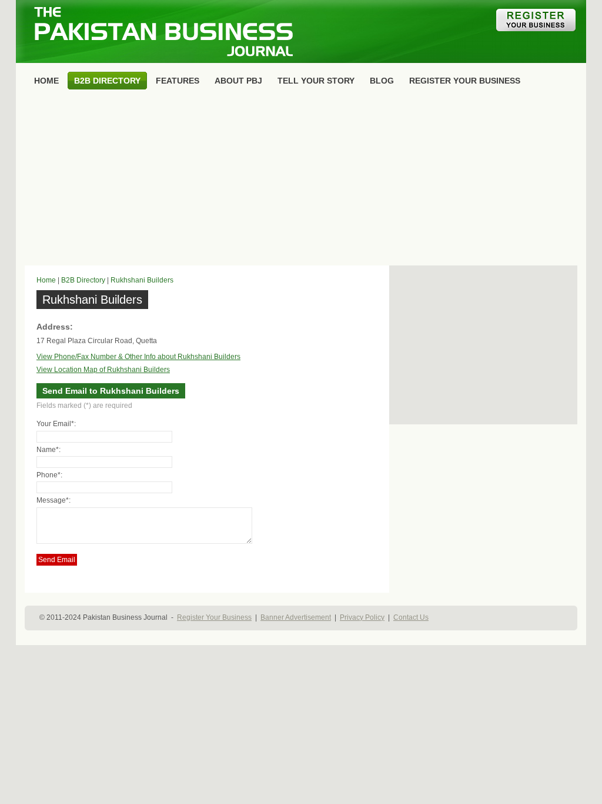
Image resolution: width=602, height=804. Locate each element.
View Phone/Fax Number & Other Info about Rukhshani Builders (138, 357)
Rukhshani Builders (142, 280)
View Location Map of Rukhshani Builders (103, 370)
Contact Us (411, 617)
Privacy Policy (362, 617)
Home (46, 280)
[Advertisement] (301, 180)
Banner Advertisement (295, 617)
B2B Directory (83, 280)
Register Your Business (214, 617)
